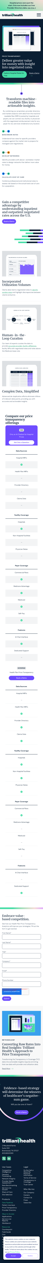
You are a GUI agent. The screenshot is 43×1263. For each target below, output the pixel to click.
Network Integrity (8, 1179)
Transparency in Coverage (30, 1181)
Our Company (29, 1192)
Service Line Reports (6, 1220)
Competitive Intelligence (6, 1171)
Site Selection (7, 1195)
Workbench (6, 1223)
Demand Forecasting (6, 1175)
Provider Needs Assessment (8, 1182)
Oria (3, 1234)
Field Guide (6, 1232)
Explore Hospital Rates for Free (14, 74)
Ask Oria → (32, 8)
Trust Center (28, 1184)
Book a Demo (34, 73)
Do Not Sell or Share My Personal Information (29, 1172)
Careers (27, 1195)
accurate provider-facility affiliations (22, 346)
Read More (6, 1068)
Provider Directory (9, 1210)
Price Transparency (9, 1208)
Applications (7, 1216)
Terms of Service (30, 1178)
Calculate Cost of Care (13, 177)
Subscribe (27, 1202)
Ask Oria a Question (21, 442)
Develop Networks (10, 156)
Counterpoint (7, 1229)
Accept (13, 1256)
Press (26, 1200)
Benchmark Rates (10, 135)
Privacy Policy (15, 1252)
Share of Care (7, 1192)
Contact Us (28, 1197)
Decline (30, 1256)
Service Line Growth (6, 1188)
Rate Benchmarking (9, 1185)
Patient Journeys (8, 1205)
